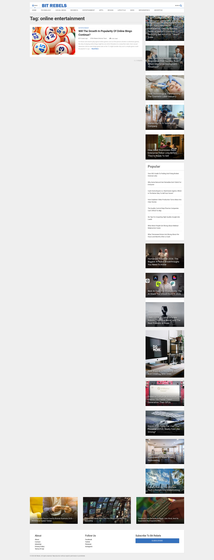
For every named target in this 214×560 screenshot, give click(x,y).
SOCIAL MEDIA (61, 10)
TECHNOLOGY (46, 10)
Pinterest (88, 544)
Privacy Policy (39, 546)
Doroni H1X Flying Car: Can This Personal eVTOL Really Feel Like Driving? (164, 429)
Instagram (88, 546)
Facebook (88, 539)
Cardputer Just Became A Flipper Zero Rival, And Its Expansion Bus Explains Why (158, 519)
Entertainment (83, 28)
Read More (95, 49)
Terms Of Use (39, 549)
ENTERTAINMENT (88, 10)
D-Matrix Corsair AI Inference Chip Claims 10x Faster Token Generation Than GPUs (164, 399)
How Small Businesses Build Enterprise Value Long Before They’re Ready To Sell (162, 153)
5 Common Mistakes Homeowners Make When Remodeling (160, 457)
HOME (34, 10)
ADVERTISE (158, 10)
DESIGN (110, 10)
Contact (37, 542)
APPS (101, 10)
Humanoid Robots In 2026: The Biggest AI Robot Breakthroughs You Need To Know (163, 261)
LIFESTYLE (122, 10)
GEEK (132, 10)
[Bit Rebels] (53, 6)
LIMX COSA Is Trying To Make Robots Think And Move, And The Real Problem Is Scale (164, 320)
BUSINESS (74, 10)
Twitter (87, 542)
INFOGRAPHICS (144, 10)
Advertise (38, 544)
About (37, 539)
